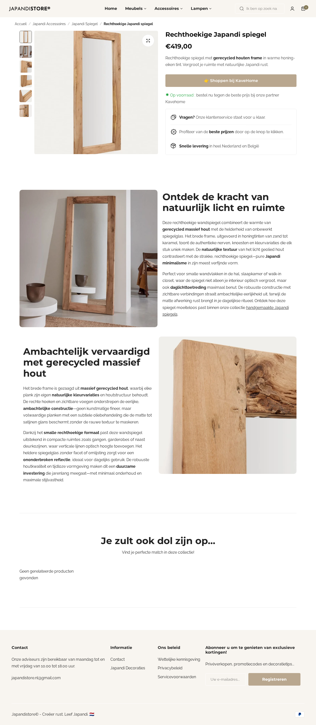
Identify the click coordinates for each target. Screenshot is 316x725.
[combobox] (259, 9)
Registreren (274, 679)
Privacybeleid (170, 668)
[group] (96, 92)
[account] (292, 8)
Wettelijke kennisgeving (179, 659)
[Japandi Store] (29, 9)
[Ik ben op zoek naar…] (241, 9)
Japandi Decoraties (127, 668)
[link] (89, 258)
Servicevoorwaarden (177, 677)
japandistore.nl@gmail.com (36, 678)
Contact (117, 659)
